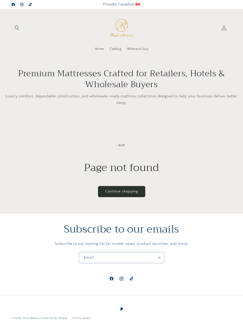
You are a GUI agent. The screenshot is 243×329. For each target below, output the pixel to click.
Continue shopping (121, 191)
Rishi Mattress (32, 318)
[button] (17, 28)
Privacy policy (81, 318)
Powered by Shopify (55, 318)
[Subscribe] (159, 257)
